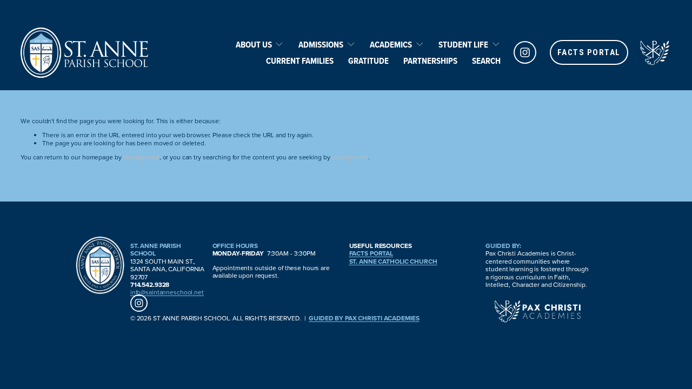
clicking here (141, 157)
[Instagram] (525, 52)
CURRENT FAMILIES (300, 60)
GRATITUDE (368, 60)
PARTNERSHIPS (430, 60)
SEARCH (486, 60)
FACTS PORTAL (589, 52)
